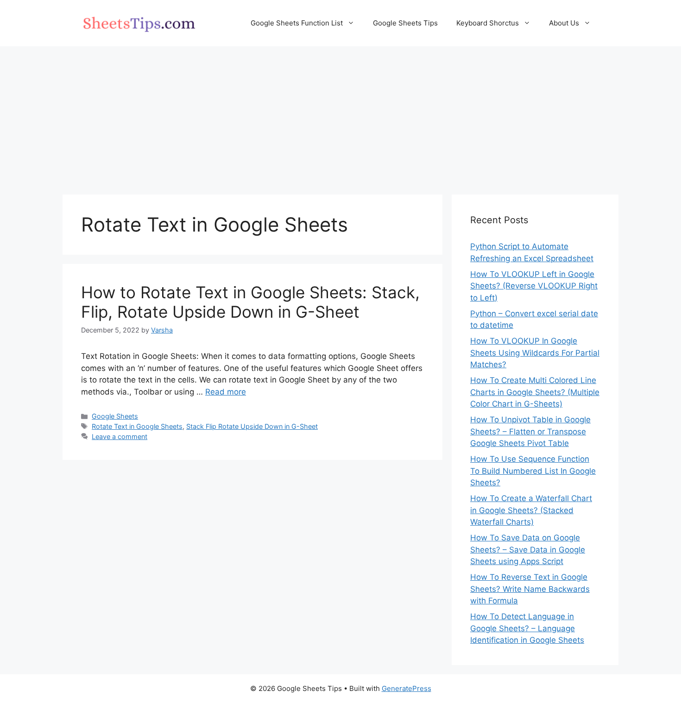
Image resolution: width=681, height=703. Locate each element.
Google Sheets (115, 416)
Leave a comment (119, 436)
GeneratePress (406, 688)
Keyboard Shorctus (487, 23)
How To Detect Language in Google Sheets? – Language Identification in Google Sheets (527, 628)
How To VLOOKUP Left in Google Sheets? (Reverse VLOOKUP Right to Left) (534, 286)
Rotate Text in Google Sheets (137, 426)
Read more (225, 391)
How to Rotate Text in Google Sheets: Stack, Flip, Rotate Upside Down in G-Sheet (250, 301)
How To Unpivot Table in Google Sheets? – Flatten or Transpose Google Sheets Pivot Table (530, 431)
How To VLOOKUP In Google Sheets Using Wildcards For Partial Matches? (534, 352)
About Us (564, 23)
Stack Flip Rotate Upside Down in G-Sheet (252, 426)
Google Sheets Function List (297, 23)
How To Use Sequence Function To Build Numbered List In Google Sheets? (533, 470)
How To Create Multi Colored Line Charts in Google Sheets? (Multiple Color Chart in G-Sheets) (534, 392)
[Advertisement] (340, 116)
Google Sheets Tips (405, 23)
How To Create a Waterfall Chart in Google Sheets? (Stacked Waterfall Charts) (531, 510)
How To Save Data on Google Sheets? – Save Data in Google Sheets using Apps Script (527, 549)
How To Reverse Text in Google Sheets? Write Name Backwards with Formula (530, 588)
